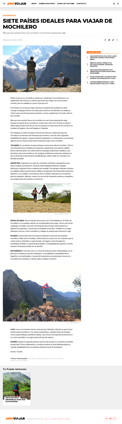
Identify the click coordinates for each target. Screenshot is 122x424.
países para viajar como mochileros (50, 358)
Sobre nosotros (47, 3)
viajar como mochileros (19, 360)
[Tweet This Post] (109, 40)
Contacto (81, 3)
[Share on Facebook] (105, 40)
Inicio (34, 3)
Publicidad (53, 419)
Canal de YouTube (65, 3)
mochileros (32, 358)
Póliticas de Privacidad (63, 419)
